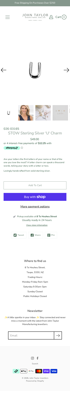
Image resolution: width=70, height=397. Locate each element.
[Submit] (58, 335)
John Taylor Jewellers (38, 378)
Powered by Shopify (35, 381)
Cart (58, 17)
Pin (53, 235)
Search (35, 363)
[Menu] (7, 17)
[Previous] (3, 70)
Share (38, 235)
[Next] (66, 70)
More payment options (35, 207)
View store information (37, 225)
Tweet (21, 235)
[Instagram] (32, 358)
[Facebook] (37, 358)
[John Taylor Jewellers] (35, 17)
